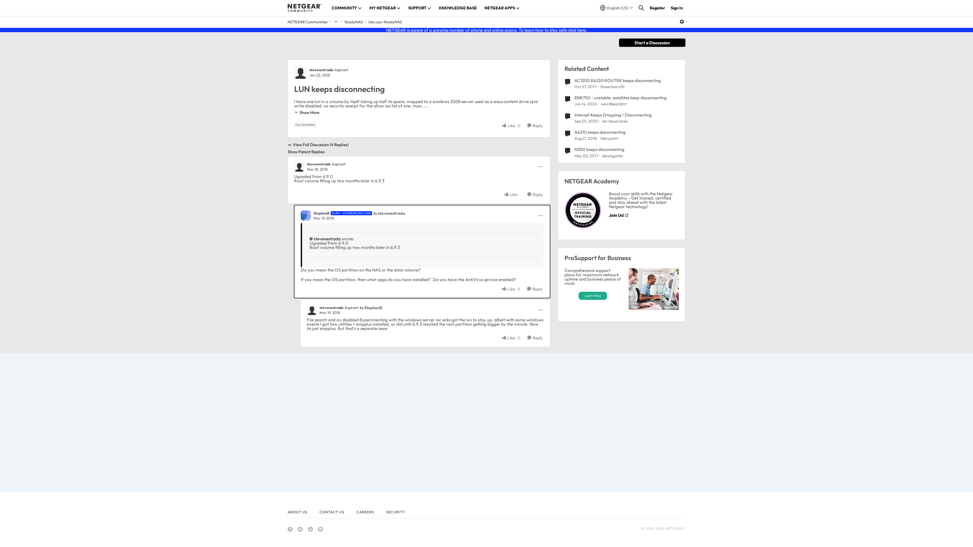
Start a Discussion (652, 42)
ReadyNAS (354, 21)
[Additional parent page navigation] (336, 21)
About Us (297, 512)
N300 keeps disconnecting (599, 149)
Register (657, 7)
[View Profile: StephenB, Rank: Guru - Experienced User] (306, 215)
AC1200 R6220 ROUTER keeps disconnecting (617, 80)
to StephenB (371, 308)
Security (395, 512)
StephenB (321, 213)
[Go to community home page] (305, 8)
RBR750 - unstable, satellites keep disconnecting (620, 97)
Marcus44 (610, 138)
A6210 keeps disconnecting (600, 132)
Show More (310, 112)
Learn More (593, 296)
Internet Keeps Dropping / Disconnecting (613, 115)
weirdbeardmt (614, 104)
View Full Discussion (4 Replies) (321, 145)
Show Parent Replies (306, 152)
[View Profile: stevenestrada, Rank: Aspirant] (300, 72)
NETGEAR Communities (307, 21)
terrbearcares (615, 121)
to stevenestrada (389, 213)
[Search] (641, 8)
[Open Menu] (681, 21)
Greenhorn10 (612, 87)
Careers (365, 512)
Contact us (332, 512)
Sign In (677, 7)
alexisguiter (612, 156)
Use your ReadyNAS (385, 21)
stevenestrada (321, 70)
